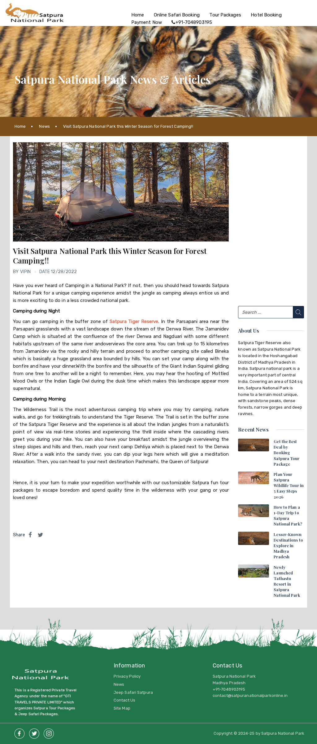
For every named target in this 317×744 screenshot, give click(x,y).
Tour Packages (225, 15)
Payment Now (146, 22)
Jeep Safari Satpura (133, 692)
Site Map (122, 708)
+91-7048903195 (194, 22)
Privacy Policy (127, 676)
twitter (34, 731)
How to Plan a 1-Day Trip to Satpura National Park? (288, 515)
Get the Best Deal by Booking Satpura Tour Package (286, 453)
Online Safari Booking (177, 15)
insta (48, 731)
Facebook (19, 731)
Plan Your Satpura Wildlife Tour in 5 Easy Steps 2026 (289, 485)
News (44, 126)
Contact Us (124, 700)
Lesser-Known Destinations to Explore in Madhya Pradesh (288, 546)
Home (137, 15)
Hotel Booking (266, 15)
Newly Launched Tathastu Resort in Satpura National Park (287, 581)
